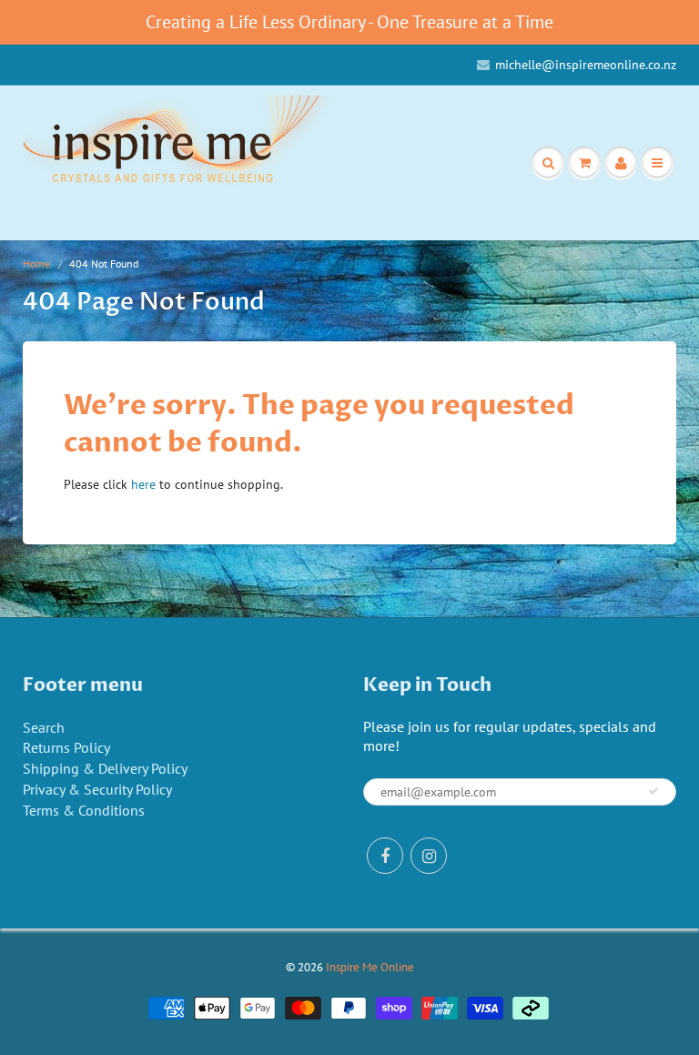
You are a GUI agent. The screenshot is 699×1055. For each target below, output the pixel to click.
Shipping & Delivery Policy (105, 768)
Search (44, 727)
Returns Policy (66, 747)
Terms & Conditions (84, 810)
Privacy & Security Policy (97, 789)
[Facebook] (385, 855)
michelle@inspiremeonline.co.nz (585, 64)
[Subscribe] (653, 791)
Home (36, 263)
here (143, 484)
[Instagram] (428, 855)
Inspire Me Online (370, 967)
